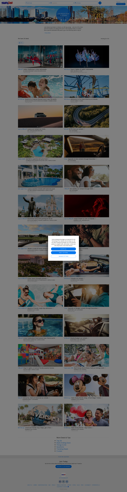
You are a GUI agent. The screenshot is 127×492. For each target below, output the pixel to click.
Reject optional (63, 252)
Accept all (63, 249)
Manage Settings (63, 256)
